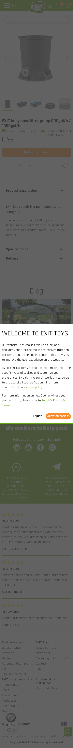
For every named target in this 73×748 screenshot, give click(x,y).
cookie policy (34, 387)
